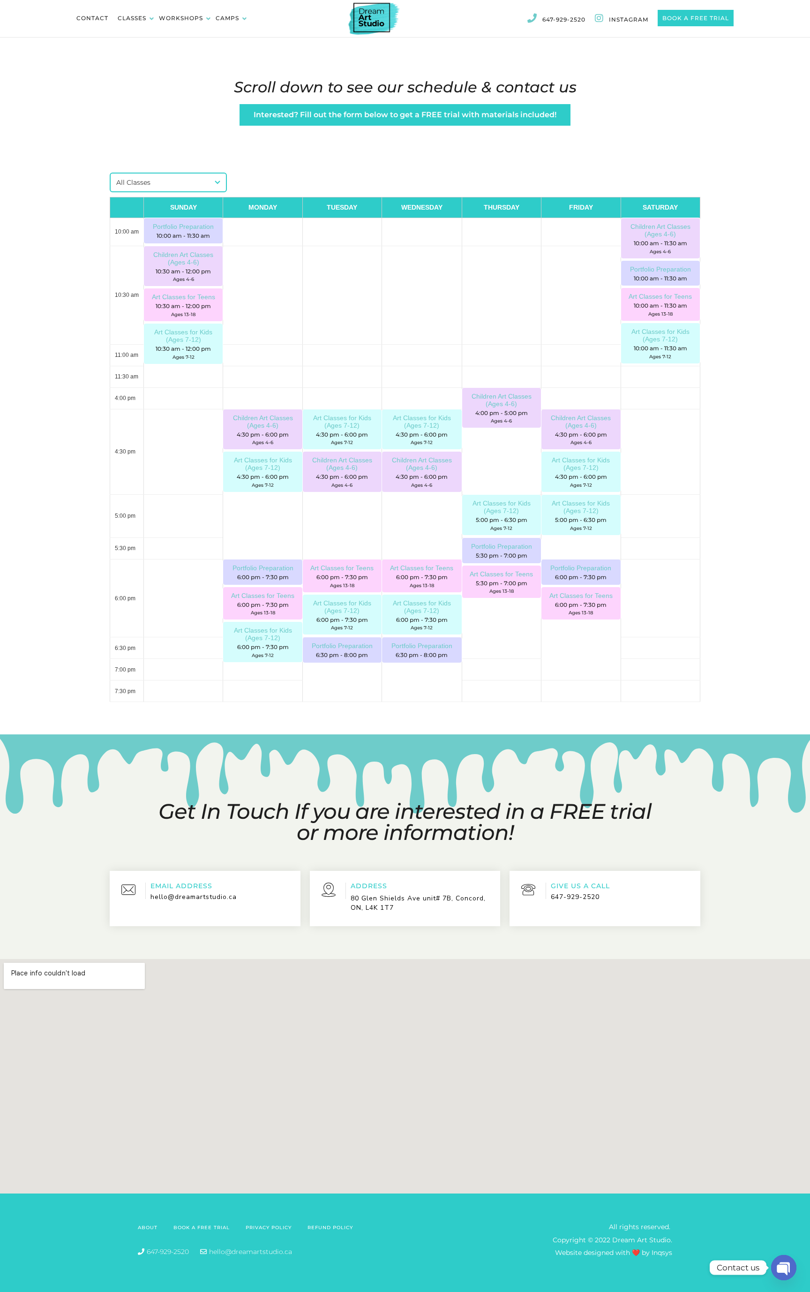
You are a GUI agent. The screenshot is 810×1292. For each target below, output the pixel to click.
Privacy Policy (269, 1227)
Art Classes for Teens (660, 296)
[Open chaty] (783, 1267)
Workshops (182, 18)
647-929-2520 (563, 19)
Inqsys (662, 1252)
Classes (133, 18)
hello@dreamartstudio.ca (193, 896)
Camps (228, 18)
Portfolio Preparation (183, 226)
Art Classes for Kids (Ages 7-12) (660, 335)
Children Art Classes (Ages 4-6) (660, 230)
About (148, 1227)
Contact (92, 18)
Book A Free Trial (695, 18)
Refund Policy (330, 1227)
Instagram (628, 19)
